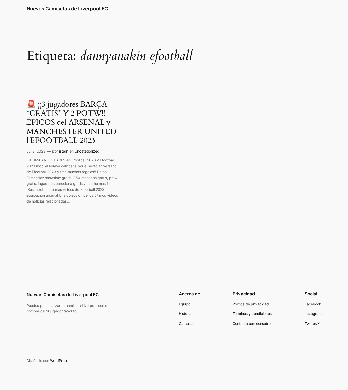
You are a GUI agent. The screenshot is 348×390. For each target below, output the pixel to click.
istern (63, 151)
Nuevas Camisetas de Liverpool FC (67, 9)
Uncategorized (87, 151)
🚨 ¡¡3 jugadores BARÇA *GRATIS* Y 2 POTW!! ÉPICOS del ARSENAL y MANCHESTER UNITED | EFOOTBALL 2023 (71, 122)
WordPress (59, 360)
